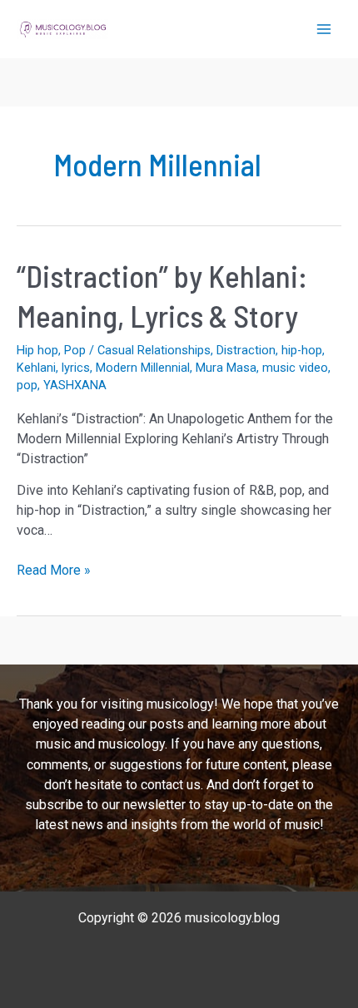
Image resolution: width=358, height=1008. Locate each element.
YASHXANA (75, 385)
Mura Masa (226, 367)
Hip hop (37, 350)
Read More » (54, 571)
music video (295, 367)
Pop (75, 350)
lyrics (76, 367)
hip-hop (301, 350)
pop (27, 385)
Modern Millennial (143, 367)
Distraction (246, 350)
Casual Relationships (154, 350)
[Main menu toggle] (323, 29)
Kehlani (36, 367)
